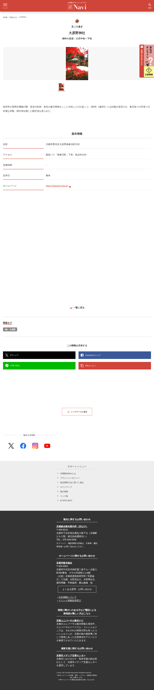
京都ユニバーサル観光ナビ (69, 620)
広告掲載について (68, 597)
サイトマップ (66, 487)
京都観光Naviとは (68, 473)
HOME (5, 17)
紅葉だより (13, 17)
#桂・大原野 (10, 329)
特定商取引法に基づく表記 (72, 482)
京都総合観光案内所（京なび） (72, 526)
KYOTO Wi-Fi (66, 500)
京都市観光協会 (64, 563)
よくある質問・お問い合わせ (77, 589)
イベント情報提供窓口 (70, 600)
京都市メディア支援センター (71, 655)
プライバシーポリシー (70, 478)
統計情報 (64, 491)
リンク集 (64, 496)
